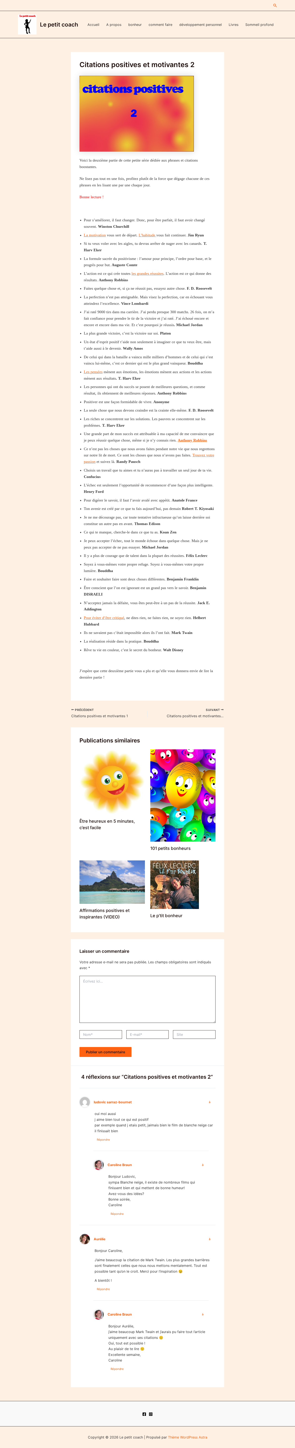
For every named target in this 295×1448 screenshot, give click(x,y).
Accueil (93, 24)
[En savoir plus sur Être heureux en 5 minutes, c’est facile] (112, 781)
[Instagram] (151, 1414)
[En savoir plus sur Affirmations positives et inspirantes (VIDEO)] (112, 882)
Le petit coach (59, 24)
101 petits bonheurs (170, 848)
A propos (113, 24)
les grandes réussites (147, 273)
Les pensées (93, 372)
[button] (275, 5)
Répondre (103, 1139)
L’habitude (147, 235)
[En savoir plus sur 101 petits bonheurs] (183, 795)
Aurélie (99, 1239)
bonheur (135, 24)
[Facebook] (144, 1414)
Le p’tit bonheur (166, 915)
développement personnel (200, 24)
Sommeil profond (259, 24)
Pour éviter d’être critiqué (104, 618)
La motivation (95, 235)
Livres (233, 24)
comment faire (160, 24)
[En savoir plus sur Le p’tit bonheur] (174, 884)
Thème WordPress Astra (187, 1437)
